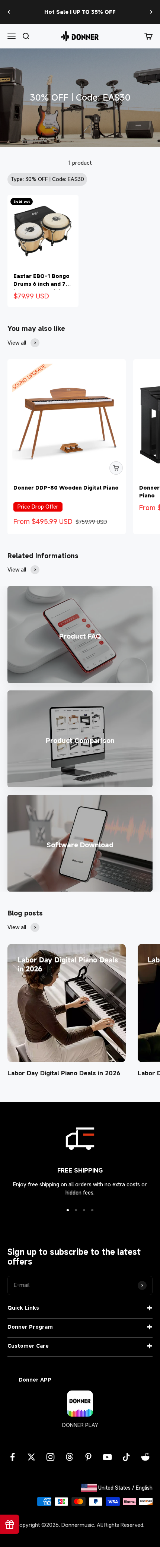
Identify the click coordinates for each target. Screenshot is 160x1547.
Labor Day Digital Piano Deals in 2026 (63, 1073)
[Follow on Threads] (69, 1457)
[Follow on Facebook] (12, 1457)
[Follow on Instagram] (50, 1457)
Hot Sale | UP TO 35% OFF (80, 11)
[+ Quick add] (116, 468)
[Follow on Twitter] (31, 1457)
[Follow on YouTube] (107, 1457)
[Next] (151, 12)
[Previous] (8, 12)
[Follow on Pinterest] (88, 1457)
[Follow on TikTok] (126, 1457)
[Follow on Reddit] (145, 1457)
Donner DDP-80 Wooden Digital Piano (66, 487)
